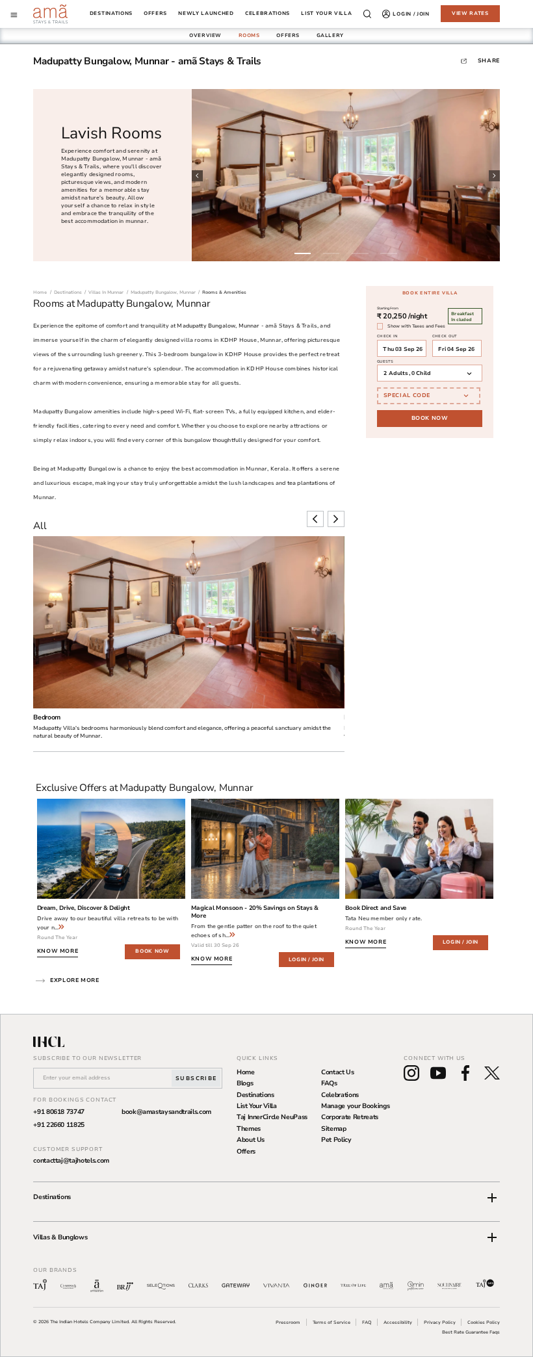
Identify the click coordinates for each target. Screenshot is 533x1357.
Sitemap (333, 1128)
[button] (266, 1197)
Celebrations (340, 1095)
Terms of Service (331, 1322)
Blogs (245, 1083)
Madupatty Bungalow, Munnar (218, 326)
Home (246, 1072)
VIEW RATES (470, 13)
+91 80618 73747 (58, 1112)
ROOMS (249, 35)
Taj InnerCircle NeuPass (272, 1117)
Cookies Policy (483, 1322)
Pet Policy (336, 1139)
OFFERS (288, 35)
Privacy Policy (440, 1322)
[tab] (205, 36)
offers (155, 14)
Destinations (111, 14)
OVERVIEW (205, 35)
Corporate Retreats (349, 1117)
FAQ (367, 1322)
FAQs (329, 1083)
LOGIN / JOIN (306, 959)
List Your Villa (257, 1106)
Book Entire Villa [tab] (429, 293)
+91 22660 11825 (58, 1125)
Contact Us (337, 1072)
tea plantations (307, 483)
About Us (251, 1139)
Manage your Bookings (355, 1106)
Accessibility (398, 1322)
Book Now (429, 418)
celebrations (267, 14)
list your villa (326, 14)
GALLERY (330, 35)
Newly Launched (206, 14)
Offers (246, 1151)
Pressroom (288, 1322)
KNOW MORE (58, 951)
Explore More (74, 980)
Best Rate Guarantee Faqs (471, 1332)
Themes (249, 1128)
